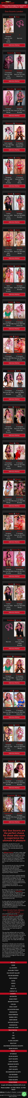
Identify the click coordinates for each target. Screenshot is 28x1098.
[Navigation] (25, 1)
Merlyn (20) (19, 425)
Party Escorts (13, 1069)
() (19, 34)
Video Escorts (13, 1079)
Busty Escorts (13, 1059)
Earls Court (13, 1007)
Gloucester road (13, 1009)
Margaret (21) (20, 141)
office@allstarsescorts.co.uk (15, 1085)
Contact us (13, 991)
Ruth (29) (19, 354)
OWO (13, 1038)
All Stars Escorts (13, 915)
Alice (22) (8, 425)
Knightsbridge (13, 1014)
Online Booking (13, 975)
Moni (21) (8, 461)
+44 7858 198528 (15, 1087)
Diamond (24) (8, 141)
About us (13, 988)
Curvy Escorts (13, 1061)
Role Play (13, 1043)
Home (13, 965)
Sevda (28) (8, 211)
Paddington (13, 1025)
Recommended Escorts (13, 1072)
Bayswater (13, 996)
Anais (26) (8, 743)
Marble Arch (13, 1017)
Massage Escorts (13, 1064)
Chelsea (13, 1004)
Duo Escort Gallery (13, 973)
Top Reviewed (13, 1074)
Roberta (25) (8, 71)
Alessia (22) (8, 497)
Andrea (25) (8, 284)
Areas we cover (13, 1027)
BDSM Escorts (13, 1048)
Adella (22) (8, 320)
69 (13, 1033)
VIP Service (13, 1054)
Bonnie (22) (19, 497)
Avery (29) (8, 34)
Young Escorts (13, 1077)
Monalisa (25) (8, 107)
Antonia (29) (8, 779)
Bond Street (13, 999)
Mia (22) (19, 461)
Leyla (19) (19, 708)
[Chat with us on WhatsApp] (24, 1094)
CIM (13, 1035)
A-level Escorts (13, 1040)
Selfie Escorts (13, 1056)
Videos (13, 983)
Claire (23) (19, 320)
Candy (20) (20, 107)
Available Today (13, 970)
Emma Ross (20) (19, 567)
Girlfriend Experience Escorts (13, 1046)
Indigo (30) (20, 175)
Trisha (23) (20, 71)
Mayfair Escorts (13, 1022)
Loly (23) (19, 779)
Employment (13, 978)
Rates (13, 981)
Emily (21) (19, 743)
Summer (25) (8, 389)
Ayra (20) (19, 813)
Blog (13, 986)
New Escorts (13, 1067)
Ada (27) (8, 354)
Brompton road (13, 1001)
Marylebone (13, 1020)
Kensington (13, 1012)
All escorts (13, 968)
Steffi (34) (19, 389)
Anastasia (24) (8, 813)
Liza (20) (8, 567)
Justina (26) (8, 175)
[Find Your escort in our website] (8, 2)
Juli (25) (8, 708)
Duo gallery (19, 891)
